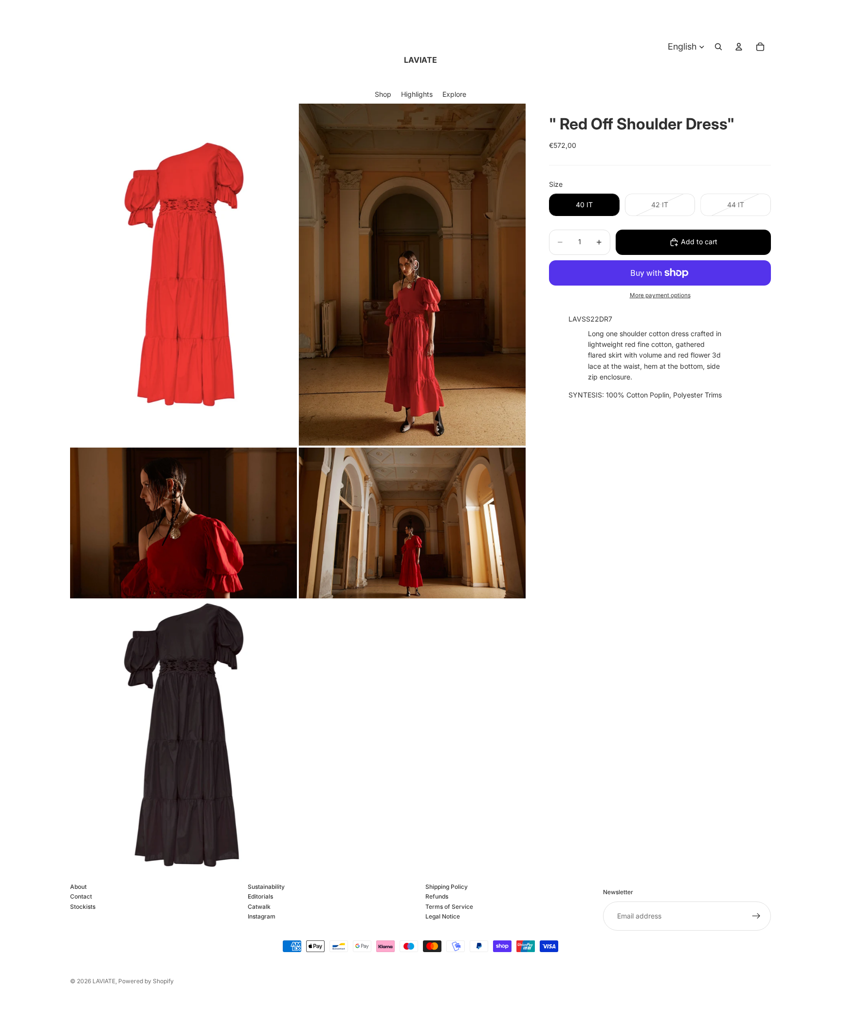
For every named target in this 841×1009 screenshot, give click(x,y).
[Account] (739, 46)
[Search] (718, 46)
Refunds (436, 897)
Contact (81, 897)
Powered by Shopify (146, 981)
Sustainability (266, 886)
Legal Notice (442, 916)
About (78, 886)
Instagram (261, 916)
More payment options (660, 295)
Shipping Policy (446, 886)
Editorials (260, 897)
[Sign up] (756, 916)
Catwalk (259, 906)
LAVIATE (103, 981)
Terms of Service (449, 906)
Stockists (82, 906)
